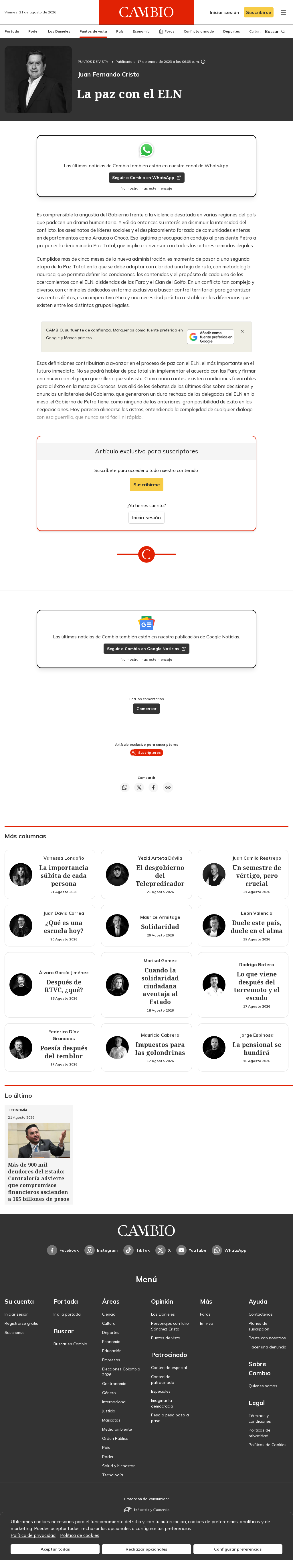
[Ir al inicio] (146, 12)
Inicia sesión (146, 517)
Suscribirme (146, 484)
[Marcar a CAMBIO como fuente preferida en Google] (210, 336)
